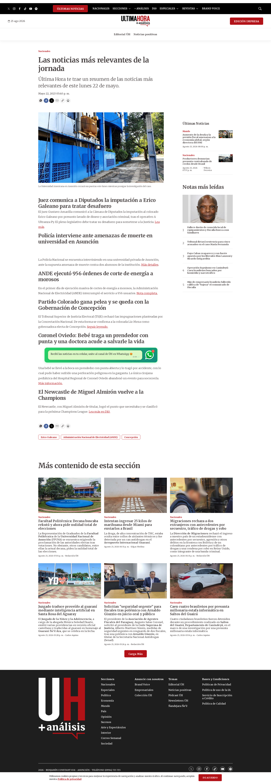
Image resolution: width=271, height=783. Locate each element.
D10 (154, 8)
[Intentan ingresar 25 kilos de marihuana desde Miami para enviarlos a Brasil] (135, 495)
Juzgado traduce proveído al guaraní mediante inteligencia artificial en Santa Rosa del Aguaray (67, 610)
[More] (129, 9)
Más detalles (149, 264)
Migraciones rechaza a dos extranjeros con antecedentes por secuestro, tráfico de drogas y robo (198, 524)
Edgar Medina (137, 546)
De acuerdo (210, 777)
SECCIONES (120, 8)
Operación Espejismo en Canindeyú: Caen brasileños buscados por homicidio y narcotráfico (207, 270)
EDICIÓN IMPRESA (246, 21)
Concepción (131, 437)
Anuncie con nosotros (149, 679)
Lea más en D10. (99, 411)
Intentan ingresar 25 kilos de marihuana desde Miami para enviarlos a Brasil (128, 524)
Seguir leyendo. (97, 327)
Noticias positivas (145, 34)
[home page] (135, 21)
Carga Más (135, 653)
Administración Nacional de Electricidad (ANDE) (90, 437)
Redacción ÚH (71, 556)
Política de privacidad (69, 779)
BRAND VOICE (211, 8)
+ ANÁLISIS (141, 8)
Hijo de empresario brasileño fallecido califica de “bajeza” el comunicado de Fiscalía (209, 285)
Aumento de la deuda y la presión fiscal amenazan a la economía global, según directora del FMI (199, 138)
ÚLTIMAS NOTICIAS (70, 8)
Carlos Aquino (71, 635)
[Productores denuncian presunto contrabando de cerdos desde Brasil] (226, 158)
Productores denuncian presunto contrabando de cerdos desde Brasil (197, 161)
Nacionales (44, 51)
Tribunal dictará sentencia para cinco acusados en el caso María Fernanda (208, 243)
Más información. (50, 383)
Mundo (186, 131)
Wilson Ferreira (208, 169)
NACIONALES (101, 8)
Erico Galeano (49, 437)
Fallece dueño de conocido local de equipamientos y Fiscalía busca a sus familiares (208, 230)
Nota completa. (147, 293)
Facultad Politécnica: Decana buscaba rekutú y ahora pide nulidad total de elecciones (68, 524)
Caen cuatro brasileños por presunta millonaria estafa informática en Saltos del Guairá (199, 610)
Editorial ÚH (122, 34)
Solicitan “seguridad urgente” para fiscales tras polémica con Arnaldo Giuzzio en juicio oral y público (132, 610)
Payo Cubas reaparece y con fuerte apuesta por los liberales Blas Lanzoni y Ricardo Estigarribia (209, 256)
